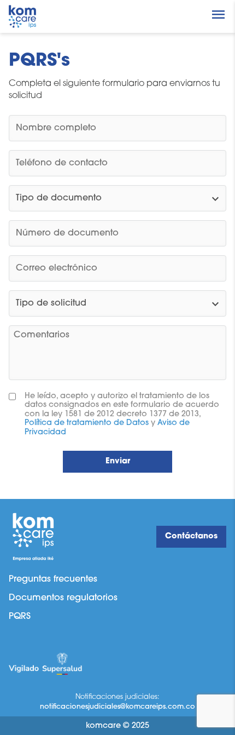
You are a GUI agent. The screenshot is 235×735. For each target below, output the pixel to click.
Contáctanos (191, 536)
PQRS (20, 616)
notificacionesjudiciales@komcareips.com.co (117, 706)
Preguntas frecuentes (53, 579)
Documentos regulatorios (63, 598)
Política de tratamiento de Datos (87, 423)
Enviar (117, 461)
